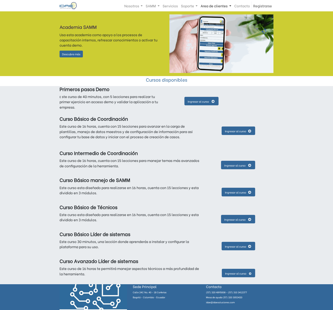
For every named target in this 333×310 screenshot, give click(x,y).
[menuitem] (170, 6)
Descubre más (71, 54)
